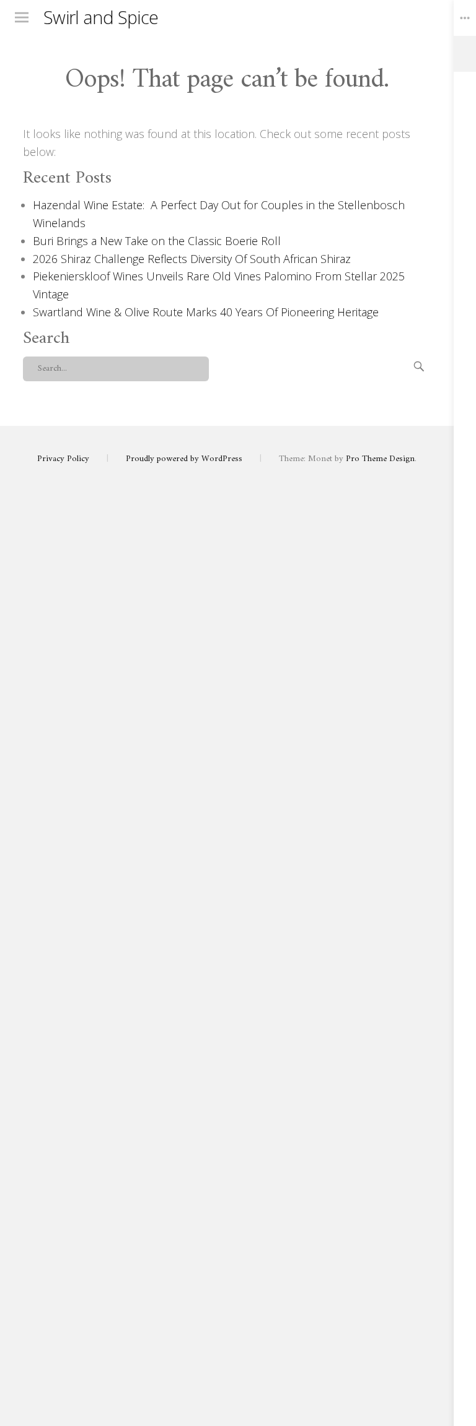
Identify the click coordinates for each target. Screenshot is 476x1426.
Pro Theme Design (380, 459)
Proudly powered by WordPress (184, 459)
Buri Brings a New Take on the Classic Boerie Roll (157, 240)
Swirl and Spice (100, 17)
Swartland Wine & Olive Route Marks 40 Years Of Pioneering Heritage (206, 312)
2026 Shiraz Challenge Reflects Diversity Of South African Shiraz (192, 258)
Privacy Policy (63, 459)
